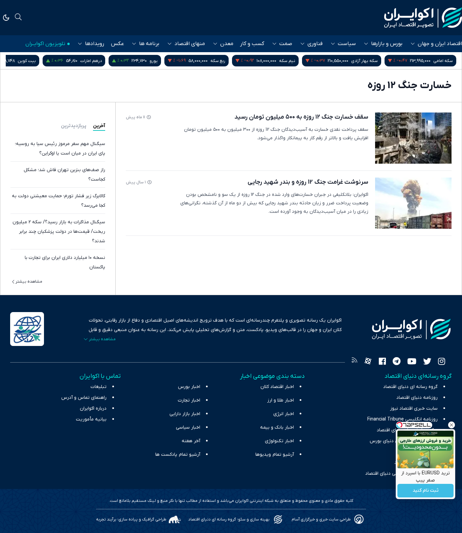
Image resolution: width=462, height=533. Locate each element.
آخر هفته (191, 441)
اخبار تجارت (189, 400)
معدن (226, 43)
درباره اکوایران (93, 408)
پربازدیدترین (73, 126)
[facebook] (382, 362)
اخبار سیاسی (188, 427)
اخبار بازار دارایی (184, 414)
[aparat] (368, 362)
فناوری (315, 43)
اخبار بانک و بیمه (277, 427)
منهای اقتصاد (190, 43)
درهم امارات (91, 61)
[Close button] (451, 425)
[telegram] (396, 362)
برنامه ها (149, 43)
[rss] (354, 362)
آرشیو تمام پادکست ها (177, 454)
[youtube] (411, 362)
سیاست (347, 43)
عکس (117, 43)
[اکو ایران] (423, 17)
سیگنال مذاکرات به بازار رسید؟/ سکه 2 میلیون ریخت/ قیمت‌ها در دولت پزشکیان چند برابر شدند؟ (59, 231)
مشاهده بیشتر (29, 281)
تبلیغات (99, 387)
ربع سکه (217, 61)
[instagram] (441, 362)
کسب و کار (252, 43)
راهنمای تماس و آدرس (84, 397)
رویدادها (94, 43)
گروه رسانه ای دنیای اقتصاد (410, 387)
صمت (285, 43)
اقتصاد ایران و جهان (440, 43)
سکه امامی (443, 61)
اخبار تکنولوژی (279, 441)
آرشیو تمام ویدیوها (274, 454)
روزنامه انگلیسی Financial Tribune (402, 419)
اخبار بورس (189, 387)
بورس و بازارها (386, 43)
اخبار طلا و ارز (280, 400)
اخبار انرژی (283, 414)
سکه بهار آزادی (364, 61)
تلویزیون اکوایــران (45, 43)
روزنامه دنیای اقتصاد (417, 397)
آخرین (99, 126)
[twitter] (427, 362)
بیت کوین (27, 61)
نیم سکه (287, 61)
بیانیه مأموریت (91, 419)
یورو (153, 61)
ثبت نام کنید (426, 491)
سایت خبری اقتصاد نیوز (414, 408)
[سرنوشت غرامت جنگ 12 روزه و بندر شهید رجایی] (413, 203)
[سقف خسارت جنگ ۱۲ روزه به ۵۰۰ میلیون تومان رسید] (413, 138)
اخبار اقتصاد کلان (277, 387)
